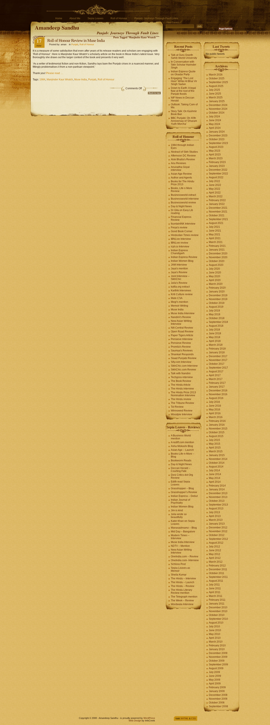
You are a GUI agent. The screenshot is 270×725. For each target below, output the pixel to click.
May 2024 (214, 124)
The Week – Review (182, 600)
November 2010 (218, 611)
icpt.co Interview (180, 246)
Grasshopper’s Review (184, 492)
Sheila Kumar (178, 574)
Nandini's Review (181, 317)
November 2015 (218, 428)
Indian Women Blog (182, 260)
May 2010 (214, 634)
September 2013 (218, 504)
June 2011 (215, 588)
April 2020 (215, 280)
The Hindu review (181, 399)
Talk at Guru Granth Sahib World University (184, 56)
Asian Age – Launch (182, 449)
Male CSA (176, 298)
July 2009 (214, 672)
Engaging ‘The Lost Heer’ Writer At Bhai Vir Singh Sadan (184, 81)
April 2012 (215, 557)
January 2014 (217, 489)
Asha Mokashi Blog (182, 446)
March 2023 (216, 158)
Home (58, 18)
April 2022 (215, 192)
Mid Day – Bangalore (183, 531)
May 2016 (214, 409)
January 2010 (217, 649)
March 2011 (215, 596)
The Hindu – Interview (183, 578)
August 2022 (216, 177)
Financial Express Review (181, 218)
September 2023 (218, 143)
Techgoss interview (182, 377)
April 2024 (215, 127)
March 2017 (216, 379)
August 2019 (216, 306)
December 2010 (218, 607)
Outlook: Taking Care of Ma (184, 106)
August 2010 (216, 622)
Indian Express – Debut (184, 496)
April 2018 (215, 341)
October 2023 (216, 139)
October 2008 (216, 702)
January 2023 (217, 165)
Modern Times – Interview (180, 537)
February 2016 (217, 420)
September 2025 (218, 82)
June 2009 (215, 675)
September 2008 (218, 706)
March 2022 (216, 196)
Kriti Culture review (182, 294)
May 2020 (214, 276)
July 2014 (214, 470)
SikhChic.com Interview (184, 365)
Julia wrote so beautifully (179, 516)
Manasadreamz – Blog (184, 527)
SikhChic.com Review (183, 369)
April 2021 (215, 238)
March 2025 (216, 97)
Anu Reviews (178, 163)
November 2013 (218, 497)
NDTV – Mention (180, 545)
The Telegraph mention (184, 596)
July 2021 (214, 226)
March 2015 (216, 451)
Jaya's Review (179, 272)
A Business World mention (181, 437)
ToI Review (177, 406)
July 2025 (214, 89)
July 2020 (214, 268)
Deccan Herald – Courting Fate (180, 470)
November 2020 (218, 257)
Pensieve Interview (182, 339)
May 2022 (214, 188)
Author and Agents (181, 177)
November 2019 (218, 299)
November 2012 (218, 531)
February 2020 (217, 287)
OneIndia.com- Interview (185, 560)
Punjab (74, 44)
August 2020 (216, 264)
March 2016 (216, 417)
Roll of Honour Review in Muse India (76, 40)
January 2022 (217, 204)
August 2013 (216, 508)
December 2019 (218, 295)
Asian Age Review (181, 173)
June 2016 (215, 405)
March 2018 (216, 344)
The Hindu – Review (182, 586)
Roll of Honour (119, 18)
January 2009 (217, 691)
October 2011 (216, 573)
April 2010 (215, 637)
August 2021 (216, 223)
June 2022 (215, 185)
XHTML (184, 718)
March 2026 (216, 74)
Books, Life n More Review (181, 190)
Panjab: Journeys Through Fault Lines (156, 18)
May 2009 (214, 679)
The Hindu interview (182, 388)
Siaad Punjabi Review (183, 358)
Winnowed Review (181, 410)
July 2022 (214, 181)
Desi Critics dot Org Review (182, 476)
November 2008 (218, 698)
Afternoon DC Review (183, 155)
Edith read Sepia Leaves (180, 483)
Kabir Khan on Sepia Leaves (183, 522)
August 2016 (216, 398)
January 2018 (217, 352)
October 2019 (216, 303)
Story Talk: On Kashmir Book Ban (184, 113)
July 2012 (214, 546)
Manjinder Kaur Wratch (60, 79)
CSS (193, 718)
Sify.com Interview (181, 361)
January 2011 (216, 603)
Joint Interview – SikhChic (180, 278)
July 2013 (214, 512)
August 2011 (216, 580)
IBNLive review (179, 242)
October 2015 (216, 432)
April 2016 (215, 413)
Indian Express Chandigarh (179, 252)
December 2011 (218, 569)
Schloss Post (178, 564)
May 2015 (214, 443)
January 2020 (217, 291)
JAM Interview (179, 264)
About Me (74, 18)
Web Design (135, 720)
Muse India (80, 79)
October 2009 (216, 660)
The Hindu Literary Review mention (181, 591)
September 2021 (218, 219)
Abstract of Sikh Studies (184, 151)
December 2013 (218, 493)
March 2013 (216, 519)
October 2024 (216, 112)
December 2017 (218, 356)
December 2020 (218, 253)
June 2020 (215, 272)
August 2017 (216, 371)
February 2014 (217, 485)
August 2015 (216, 436)
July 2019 (214, 310)
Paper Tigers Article (182, 335)
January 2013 (217, 523)
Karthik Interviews (181, 290)
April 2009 (215, 683)
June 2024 (215, 120)
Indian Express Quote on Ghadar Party (183, 73)
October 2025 (216, 78)
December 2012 (218, 527)
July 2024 (214, 116)
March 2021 (216, 242)
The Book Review (181, 381)
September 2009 (218, 664)
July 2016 (214, 401)
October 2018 (216, 318)
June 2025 (215, 93)
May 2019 (214, 314)
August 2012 (216, 542)
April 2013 (215, 516)
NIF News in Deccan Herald (182, 99)
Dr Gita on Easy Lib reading (182, 212)
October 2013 (216, 500)
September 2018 (218, 322)
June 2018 (215, 333)
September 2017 (218, 367)
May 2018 (214, 337)
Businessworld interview (185, 198)
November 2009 (218, 656)
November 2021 (218, 211)
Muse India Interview (182, 313)
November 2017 (218, 360)
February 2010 (217, 645)
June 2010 (215, 630)
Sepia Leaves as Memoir (180, 569)
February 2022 (217, 200)
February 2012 (217, 565)
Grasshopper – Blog (182, 488)
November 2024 (218, 108)
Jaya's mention (179, 268)
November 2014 (218, 459)
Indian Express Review (184, 257)
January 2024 (217, 131)
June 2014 (215, 474)
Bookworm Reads (181, 460)
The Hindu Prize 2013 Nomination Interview (183, 394)
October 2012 (216, 535)
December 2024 (218, 105)
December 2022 (218, 169)
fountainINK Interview (183, 223)
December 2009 (218, 653)
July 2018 (214, 329)
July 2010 (214, 626)
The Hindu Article (180, 384)
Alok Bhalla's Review (183, 159)
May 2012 (214, 554)
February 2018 (217, 348)
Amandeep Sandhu (57, 27)
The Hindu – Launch (182, 582)
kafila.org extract (180, 286)
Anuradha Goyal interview (180, 168)
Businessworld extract (183, 194)
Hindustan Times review (184, 235)
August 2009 (216, 668)
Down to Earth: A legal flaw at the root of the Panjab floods (183, 90)
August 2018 (216, 325)
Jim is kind (177, 510)
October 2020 (216, 261)
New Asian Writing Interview (181, 322)
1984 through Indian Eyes (182, 146)
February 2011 (217, 599)
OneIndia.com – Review (184, 556)
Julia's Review (179, 282)
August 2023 (216, 146)
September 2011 (218, 577)
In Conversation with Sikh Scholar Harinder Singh (183, 64)
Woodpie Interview (181, 414)
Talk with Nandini (180, 373)
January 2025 (217, 101)
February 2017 (217, 382)
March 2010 (216, 641)
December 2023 (218, 135)
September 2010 (218, 618)
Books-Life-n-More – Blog (182, 455)
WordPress (149, 718)
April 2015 (215, 447)
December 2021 (218, 207)
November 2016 (218, 394)
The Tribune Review (182, 403)
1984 (42, 79)
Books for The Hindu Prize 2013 (182, 183)
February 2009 (217, 687)
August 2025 (216, 86)
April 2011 (214, 592)
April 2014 (215, 481)
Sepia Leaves (95, 18)
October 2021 (216, 215)
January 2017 (217, 386)
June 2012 (215, 550)
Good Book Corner (181, 231)
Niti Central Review (182, 327)
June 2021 (215, 230)
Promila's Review (181, 346)
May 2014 (214, 478)
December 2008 (218, 694)
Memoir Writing (179, 305)
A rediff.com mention (182, 442)
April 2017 (215, 375)
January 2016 (217, 424)
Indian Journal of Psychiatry (180, 501)
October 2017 (216, 363)
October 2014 (216, 462)
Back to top (154, 93)
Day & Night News (181, 206)
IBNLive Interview (181, 238)
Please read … (54, 73)
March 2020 (216, 283)
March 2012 (216, 561)
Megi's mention (179, 301)
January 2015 (217, 455)
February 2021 (217, 245)
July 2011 (214, 584)
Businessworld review (183, 202)
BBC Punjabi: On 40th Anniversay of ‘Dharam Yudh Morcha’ (184, 120)
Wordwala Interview (182, 604)
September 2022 (218, 173)
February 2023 (217, 162)
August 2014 (216, 466)
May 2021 (214, 234)
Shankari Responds (182, 354)
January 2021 (217, 249)
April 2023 (215, 154)
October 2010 (216, 615)
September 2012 (218, 538)
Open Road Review (182, 331)
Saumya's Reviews (182, 350)
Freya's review (179, 227)
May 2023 (214, 150)
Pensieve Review (181, 342)
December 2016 (218, 390)
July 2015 (214, 440)
